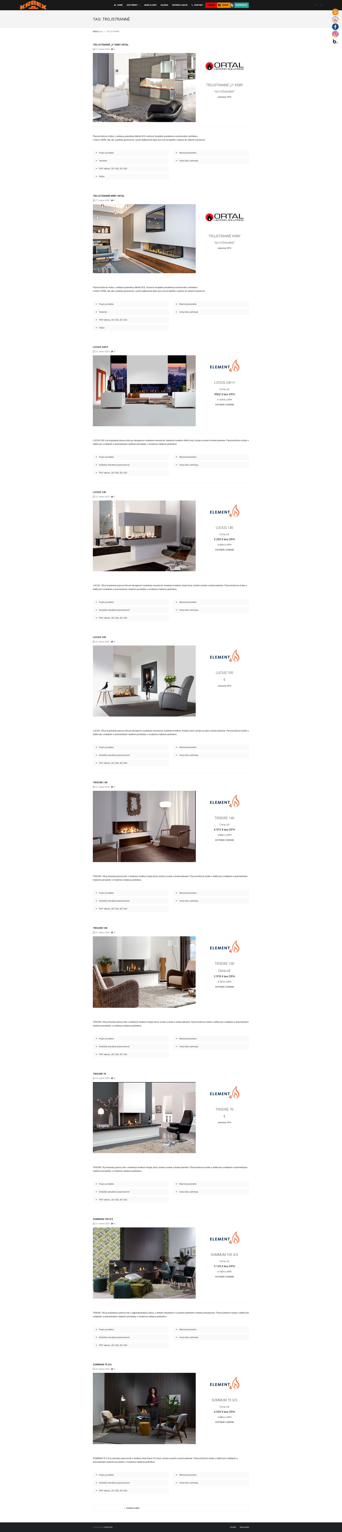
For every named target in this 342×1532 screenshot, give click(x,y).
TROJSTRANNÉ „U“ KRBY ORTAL (111, 44)
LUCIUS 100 (99, 637)
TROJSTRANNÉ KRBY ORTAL (109, 195)
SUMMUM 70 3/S (102, 1364)
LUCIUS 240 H (100, 347)
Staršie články (133, 1508)
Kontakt (233, 1527)
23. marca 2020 (102, 351)
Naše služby (244, 1527)
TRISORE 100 (100, 928)
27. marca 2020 (102, 49)
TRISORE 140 (100, 782)
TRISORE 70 (99, 1073)
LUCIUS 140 (99, 492)
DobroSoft (108, 1527)
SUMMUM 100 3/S (103, 1219)
